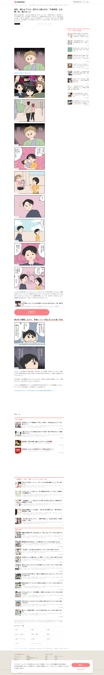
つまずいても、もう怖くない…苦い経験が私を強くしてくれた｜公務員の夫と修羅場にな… (42, 492)
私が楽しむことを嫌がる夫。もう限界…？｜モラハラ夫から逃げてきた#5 (42, 557)
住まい (56, 659)
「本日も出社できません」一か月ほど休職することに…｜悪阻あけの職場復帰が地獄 (81, 87)
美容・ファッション (59, 656)
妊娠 (46, 657)
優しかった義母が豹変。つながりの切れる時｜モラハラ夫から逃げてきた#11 (42, 611)
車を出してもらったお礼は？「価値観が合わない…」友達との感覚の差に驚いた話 (81, 80)
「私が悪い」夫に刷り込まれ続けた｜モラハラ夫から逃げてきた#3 (40, 549)
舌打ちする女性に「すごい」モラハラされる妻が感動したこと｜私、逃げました (42, 483)
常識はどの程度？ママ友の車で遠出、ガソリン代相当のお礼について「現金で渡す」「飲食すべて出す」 (81, 35)
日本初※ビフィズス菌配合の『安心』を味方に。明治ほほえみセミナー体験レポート (42, 423)
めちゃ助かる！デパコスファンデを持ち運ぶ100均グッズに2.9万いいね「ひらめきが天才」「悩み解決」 (81, 102)
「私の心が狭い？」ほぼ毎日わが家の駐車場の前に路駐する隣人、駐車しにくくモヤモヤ (81, 73)
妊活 (46, 656)
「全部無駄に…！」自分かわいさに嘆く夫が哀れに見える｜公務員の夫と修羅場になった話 (42, 501)
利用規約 (28, 659)
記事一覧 (16, 659)
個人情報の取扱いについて (31, 657)
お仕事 (56, 657)
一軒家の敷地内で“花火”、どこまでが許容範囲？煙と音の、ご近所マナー (81, 42)
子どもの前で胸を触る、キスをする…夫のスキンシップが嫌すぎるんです (81, 95)
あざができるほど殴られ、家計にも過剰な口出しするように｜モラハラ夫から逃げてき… (42, 574)
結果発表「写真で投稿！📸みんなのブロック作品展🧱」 (37, 441)
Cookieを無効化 (81, 669)
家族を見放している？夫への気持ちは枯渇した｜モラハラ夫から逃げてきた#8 (42, 583)
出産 (46, 659)
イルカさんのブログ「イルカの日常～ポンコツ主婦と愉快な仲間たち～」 (34, 390)
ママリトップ (17, 656)
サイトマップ (17, 657)
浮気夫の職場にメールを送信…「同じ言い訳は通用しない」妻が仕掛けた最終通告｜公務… (42, 510)
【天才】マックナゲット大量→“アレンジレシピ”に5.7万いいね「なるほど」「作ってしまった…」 (81, 65)
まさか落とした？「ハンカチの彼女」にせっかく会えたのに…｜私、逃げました (42, 304)
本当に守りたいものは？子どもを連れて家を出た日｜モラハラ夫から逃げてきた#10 (42, 602)
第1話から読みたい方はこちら (22, 73)
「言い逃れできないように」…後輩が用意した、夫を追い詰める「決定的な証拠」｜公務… (42, 519)
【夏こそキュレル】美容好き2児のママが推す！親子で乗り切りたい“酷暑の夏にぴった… (42, 432)
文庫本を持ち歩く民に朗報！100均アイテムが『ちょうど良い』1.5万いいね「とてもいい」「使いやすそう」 (81, 58)
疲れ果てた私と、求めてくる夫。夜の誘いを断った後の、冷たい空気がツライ (81, 49)
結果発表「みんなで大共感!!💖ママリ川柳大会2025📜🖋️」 (38, 449)
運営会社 (28, 656)
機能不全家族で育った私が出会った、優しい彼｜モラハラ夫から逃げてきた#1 (42, 533)
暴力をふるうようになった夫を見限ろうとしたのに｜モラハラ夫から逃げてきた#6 (42, 565)
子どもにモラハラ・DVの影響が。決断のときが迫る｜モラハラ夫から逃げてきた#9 (42, 593)
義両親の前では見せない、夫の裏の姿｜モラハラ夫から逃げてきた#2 (41, 542)
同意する (80, 665)
